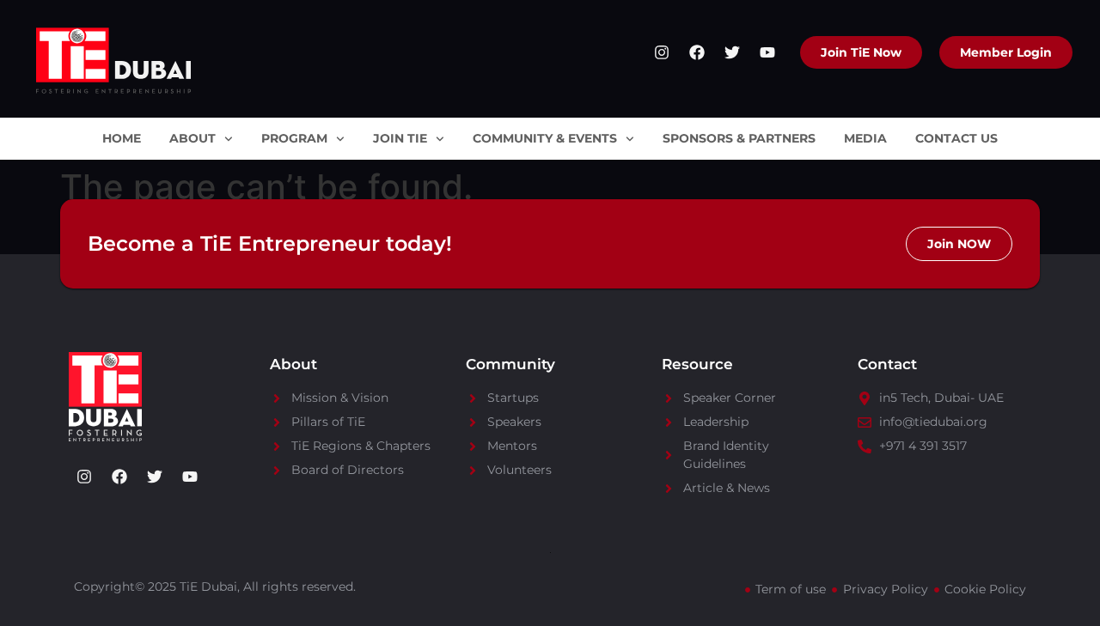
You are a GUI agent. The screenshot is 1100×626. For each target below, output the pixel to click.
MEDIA (865, 138)
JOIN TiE (400, 138)
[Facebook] (696, 52)
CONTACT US (956, 138)
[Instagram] (661, 52)
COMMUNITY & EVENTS (545, 138)
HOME (121, 138)
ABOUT (192, 138)
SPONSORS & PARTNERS (739, 138)
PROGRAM (294, 138)
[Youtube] (767, 52)
